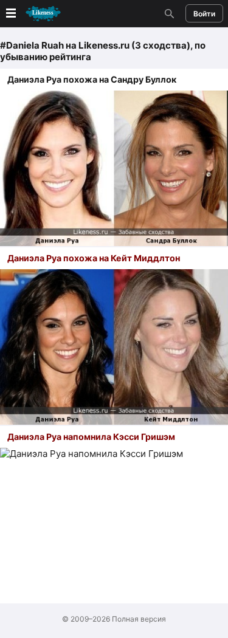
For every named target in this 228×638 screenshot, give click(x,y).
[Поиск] (168, 13)
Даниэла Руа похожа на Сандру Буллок (91, 79)
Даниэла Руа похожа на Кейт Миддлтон (93, 258)
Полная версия (139, 618)
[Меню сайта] (32, 13)
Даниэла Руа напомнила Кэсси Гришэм (91, 436)
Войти (204, 13)
